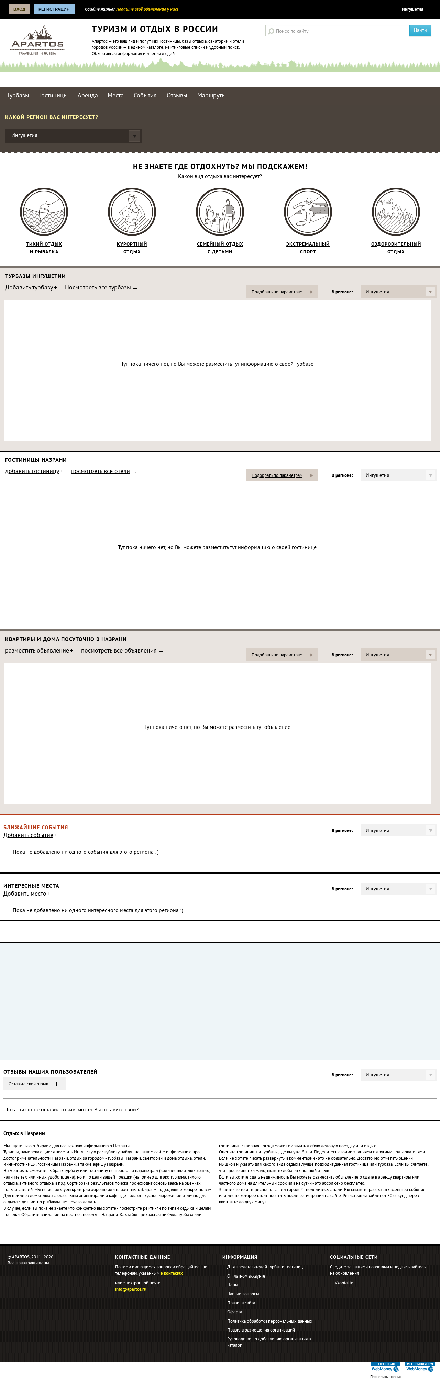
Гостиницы (53, 96)
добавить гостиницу (32, 472)
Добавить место (24, 894)
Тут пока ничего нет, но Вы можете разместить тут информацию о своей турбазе (217, 364)
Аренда (88, 96)
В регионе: (342, 292)
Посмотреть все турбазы (98, 288)
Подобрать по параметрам (277, 292)
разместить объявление (37, 651)
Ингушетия (413, 9)
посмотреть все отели (100, 472)
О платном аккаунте (246, 1276)
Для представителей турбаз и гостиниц (265, 1267)
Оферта (234, 1312)
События (145, 96)
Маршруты (211, 96)
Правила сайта (241, 1303)
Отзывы (177, 96)
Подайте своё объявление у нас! (147, 9)
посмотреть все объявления (119, 651)
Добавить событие (28, 836)
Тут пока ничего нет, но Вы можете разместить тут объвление (217, 727)
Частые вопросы (243, 1294)
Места (116, 96)
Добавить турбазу (29, 288)
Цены (232, 1285)
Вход (19, 9)
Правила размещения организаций (261, 1330)
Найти (420, 30)
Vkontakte (344, 1283)
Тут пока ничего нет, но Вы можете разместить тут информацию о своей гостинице (217, 547)
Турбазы (18, 96)
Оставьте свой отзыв (28, 1084)
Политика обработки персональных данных (269, 1321)
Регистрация (54, 9)
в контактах (172, 1274)
